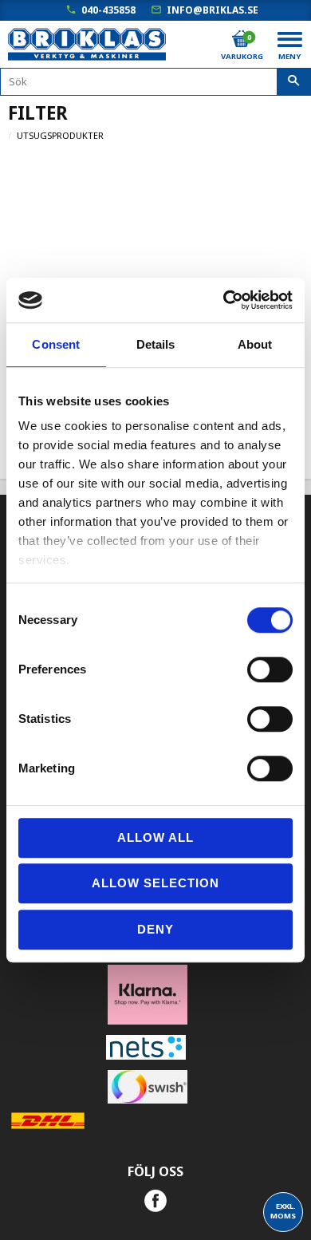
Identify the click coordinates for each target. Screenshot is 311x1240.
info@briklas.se (212, 10)
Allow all (155, 837)
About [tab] (255, 344)
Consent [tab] (56, 344)
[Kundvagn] (241, 39)
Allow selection (155, 883)
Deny (155, 929)
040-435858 (108, 10)
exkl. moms (283, 1211)
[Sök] (294, 82)
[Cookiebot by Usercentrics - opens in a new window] (224, 300)
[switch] (270, 669)
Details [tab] (155, 344)
